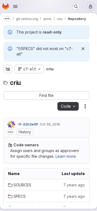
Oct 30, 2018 (50, 124)
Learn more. (66, 156)
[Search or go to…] (76, 6)
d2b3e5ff (30, 124)
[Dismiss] (83, 48)
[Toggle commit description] (10, 132)
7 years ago (74, 185)
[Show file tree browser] (8, 69)
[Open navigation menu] (15, 6)
